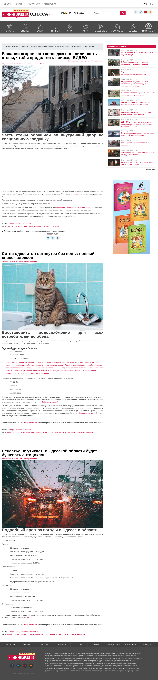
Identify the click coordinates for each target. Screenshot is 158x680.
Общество (101, 31)
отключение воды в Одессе (82, 432)
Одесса (10, 226)
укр (152, 4)
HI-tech (55, 31)
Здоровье (117, 31)
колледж (37, 226)
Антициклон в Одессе (67, 634)
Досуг (40, 31)
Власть (9, 31)
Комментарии (19, 674)
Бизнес (25, 31)
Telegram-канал (30, 423)
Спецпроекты (130, 4)
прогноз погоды (13, 634)
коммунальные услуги (61, 432)
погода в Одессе (50, 634)
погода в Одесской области (32, 634)
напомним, (77, 194)
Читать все (150, 170)
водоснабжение (13, 432)
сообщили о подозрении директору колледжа (75, 207)
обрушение (28, 226)
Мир (85, 31)
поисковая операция (50, 226)
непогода (81, 634)
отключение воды (28, 432)
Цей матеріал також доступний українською (85, 61)
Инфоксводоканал (43, 432)
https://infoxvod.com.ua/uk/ (20, 430)
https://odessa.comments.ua (21, 223)
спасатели (18, 226)
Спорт (70, 31)
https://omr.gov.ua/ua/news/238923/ (24, 631)
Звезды (133, 31)
